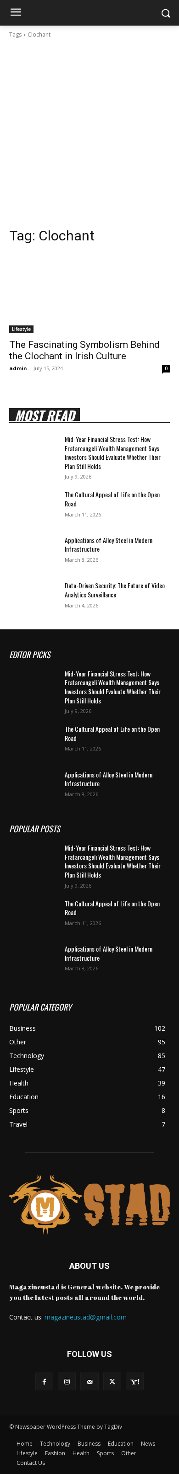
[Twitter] (112, 1381)
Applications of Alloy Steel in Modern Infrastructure (108, 544)
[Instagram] (67, 1381)
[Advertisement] (89, 133)
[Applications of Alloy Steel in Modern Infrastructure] (33, 552)
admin (18, 368)
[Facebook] (44, 1381)
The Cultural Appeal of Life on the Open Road (112, 499)
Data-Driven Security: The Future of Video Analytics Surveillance (115, 589)
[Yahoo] (135, 1381)
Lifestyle (21, 329)
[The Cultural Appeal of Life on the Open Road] (33, 507)
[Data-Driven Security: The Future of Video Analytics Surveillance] (33, 598)
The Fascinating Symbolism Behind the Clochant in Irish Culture (84, 350)
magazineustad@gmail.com (86, 1317)
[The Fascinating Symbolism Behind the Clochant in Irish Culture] (89, 293)
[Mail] (89, 1381)
